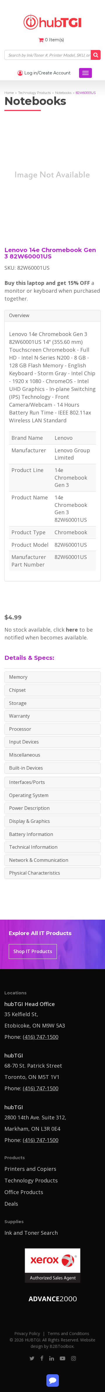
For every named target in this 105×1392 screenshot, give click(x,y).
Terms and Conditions (68, 1333)
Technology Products (34, 93)
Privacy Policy (27, 1333)
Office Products (23, 1192)
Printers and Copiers (30, 1168)
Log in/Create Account (47, 73)
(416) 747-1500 (40, 1036)
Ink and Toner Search (31, 1232)
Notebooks (63, 93)
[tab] (52, 315)
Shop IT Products (32, 951)
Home (9, 93)
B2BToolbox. (62, 1346)
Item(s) (54, 39)
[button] (52, 315)
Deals (11, 1203)
